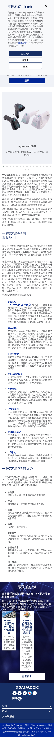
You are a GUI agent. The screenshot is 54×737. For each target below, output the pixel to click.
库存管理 (12, 388)
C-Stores (12, 304)
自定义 (25, 60)
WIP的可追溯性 (15, 374)
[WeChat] (19, 699)
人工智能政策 (39, 728)
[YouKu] (30, 693)
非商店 (27, 304)
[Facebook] (19, 693)
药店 (20, 304)
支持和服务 (8, 716)
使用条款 (22, 728)
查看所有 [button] (27, 676)
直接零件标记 (14, 432)
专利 (30, 728)
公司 (4, 705)
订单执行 (12, 452)
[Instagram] (35, 693)
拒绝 (25, 66)
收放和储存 (13, 409)
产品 (4, 711)
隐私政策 (22, 43)
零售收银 (12, 301)
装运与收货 (13, 353)
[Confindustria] (14, 699)
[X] (25, 693)
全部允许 (25, 53)
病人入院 (12, 327)
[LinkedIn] (14, 693)
